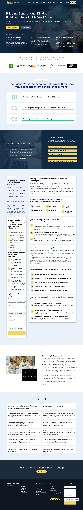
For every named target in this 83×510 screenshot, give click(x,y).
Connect (67, 2)
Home (29, 2)
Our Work (49, 2)
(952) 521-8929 (73, 2)
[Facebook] (53, 499)
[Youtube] (59, 499)
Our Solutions (35, 2)
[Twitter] (55, 499)
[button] (7, 66)
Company (9, 305)
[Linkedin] (51, 499)
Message (9, 316)
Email (18, 298)
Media (61, 2)
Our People (43, 2)
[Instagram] (57, 499)
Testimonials (55, 2)
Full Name (10, 298)
